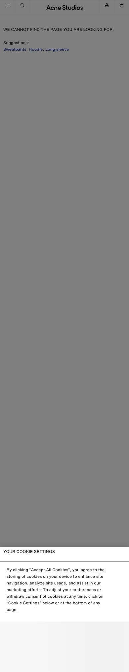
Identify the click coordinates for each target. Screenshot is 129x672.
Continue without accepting (64, 647)
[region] (64, 609)
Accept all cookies (64, 661)
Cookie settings (64, 633)
